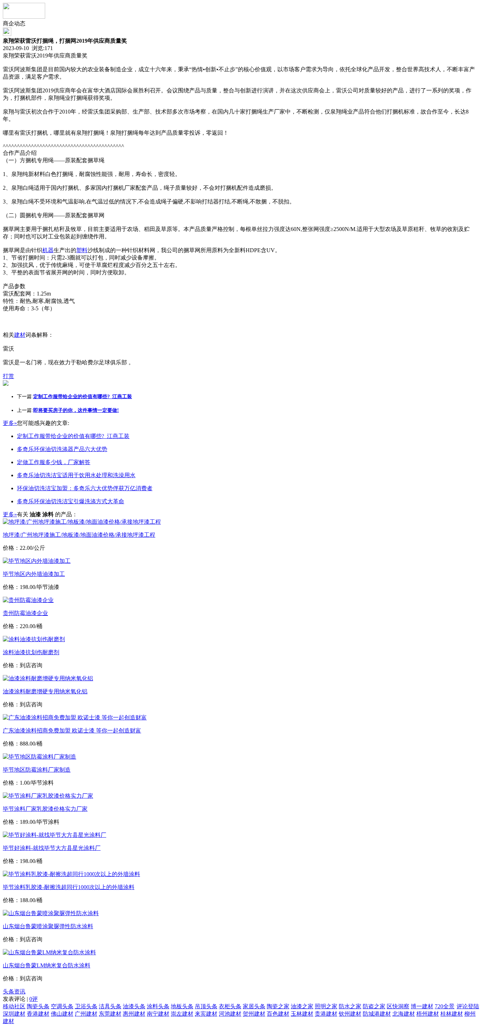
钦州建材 (350, 1014)
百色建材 (278, 1014)
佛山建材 (62, 1014)
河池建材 (230, 1014)
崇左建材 (182, 1014)
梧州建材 (427, 1014)
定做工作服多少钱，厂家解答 (53, 462)
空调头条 (62, 1006)
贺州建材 (254, 1014)
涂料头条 (158, 1006)
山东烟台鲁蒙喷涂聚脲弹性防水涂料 (48, 926)
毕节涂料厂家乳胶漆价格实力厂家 (45, 809)
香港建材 (38, 1014)
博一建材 (422, 1006)
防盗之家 (374, 1006)
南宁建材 (158, 1014)
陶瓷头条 (38, 1006)
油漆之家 (302, 1006)
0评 (33, 999)
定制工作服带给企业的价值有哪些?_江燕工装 (73, 436)
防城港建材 (377, 1014)
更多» (10, 423)
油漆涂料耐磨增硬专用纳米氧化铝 (45, 691)
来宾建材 (206, 1014)
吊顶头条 (206, 1006)
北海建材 (403, 1014)
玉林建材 (302, 1014)
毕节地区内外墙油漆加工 (34, 574)
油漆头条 (134, 1006)
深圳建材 (14, 1014)
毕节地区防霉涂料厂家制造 (37, 770)
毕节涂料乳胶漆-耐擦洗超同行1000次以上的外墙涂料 (68, 887)
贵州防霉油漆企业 (25, 613)
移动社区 (14, 1006)
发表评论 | (20, 999)
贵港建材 (326, 1014)
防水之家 (350, 1006)
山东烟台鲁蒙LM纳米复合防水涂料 (46, 965)
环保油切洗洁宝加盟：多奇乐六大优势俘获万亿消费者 (84, 488)
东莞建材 (110, 1014)
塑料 (82, 250)
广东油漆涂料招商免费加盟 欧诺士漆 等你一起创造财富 (72, 731)
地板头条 (182, 1006)
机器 (48, 250)
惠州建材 (134, 1014)
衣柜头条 (230, 1006)
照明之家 (326, 1006)
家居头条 (254, 1006)
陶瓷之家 (278, 1006)
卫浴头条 (86, 1006)
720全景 (444, 1006)
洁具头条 (110, 1006)
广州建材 (86, 1014)
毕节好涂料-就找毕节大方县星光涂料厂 (52, 848)
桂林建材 (451, 1014)
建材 (19, 335)
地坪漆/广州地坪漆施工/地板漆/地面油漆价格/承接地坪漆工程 (79, 535)
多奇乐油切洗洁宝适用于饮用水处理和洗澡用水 (76, 475)
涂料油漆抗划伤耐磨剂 (31, 652)
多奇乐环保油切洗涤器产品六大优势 (62, 449)
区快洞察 (398, 1006)
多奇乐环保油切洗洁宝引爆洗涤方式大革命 (70, 501)
